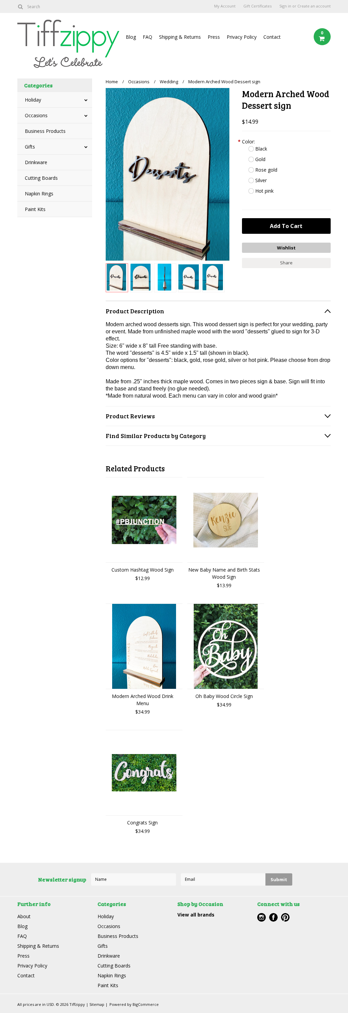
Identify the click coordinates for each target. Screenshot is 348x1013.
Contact (272, 37)
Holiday (33, 100)
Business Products (45, 131)
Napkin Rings (39, 193)
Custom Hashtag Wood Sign (142, 569)
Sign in (285, 6)
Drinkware (36, 162)
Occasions (36, 115)
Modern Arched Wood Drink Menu (142, 699)
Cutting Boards (41, 178)
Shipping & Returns (180, 37)
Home (112, 81)
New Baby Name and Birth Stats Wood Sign (224, 573)
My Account (225, 6)
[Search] (20, 6)
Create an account (314, 6)
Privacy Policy (242, 37)
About (24, 916)
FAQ (147, 37)
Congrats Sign (142, 822)
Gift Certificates (257, 6)
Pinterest (285, 917)
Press (214, 37)
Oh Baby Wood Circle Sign (224, 696)
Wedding (169, 81)
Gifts (30, 146)
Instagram (261, 917)
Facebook (273, 917)
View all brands (195, 914)
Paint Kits (35, 209)
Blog (131, 37)
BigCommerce (146, 1004)
